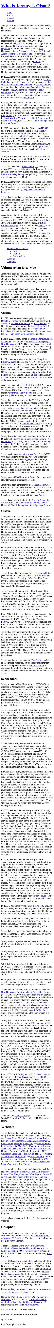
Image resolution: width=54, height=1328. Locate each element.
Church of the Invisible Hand (29, 1177)
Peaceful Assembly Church (13, 1159)
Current (16, 251)
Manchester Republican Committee (36, 87)
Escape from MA (42, 1141)
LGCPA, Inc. (40, 1010)
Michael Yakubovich (20, 323)
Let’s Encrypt (32, 1304)
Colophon (11, 261)
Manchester (23, 46)
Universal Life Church (29, 502)
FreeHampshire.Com (24, 477)
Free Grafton (37, 660)
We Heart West (37, 495)
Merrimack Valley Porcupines (14, 174)
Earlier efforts (19, 256)
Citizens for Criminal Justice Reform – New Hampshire (25, 52)
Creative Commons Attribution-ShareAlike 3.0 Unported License (22, 1247)
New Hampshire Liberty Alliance (22, 49)
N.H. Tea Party (22, 1115)
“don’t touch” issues (31, 423)
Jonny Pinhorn (16, 1241)
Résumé (10, 20)
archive (33, 1148)
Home (10, 13)
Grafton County (43, 84)
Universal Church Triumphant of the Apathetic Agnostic (26, 505)
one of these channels (21, 1292)
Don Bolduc (36, 326)
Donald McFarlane (9, 321)
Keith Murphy (40, 323)
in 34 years (29, 97)
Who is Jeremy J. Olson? (25, 5)
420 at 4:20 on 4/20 (39, 1159)
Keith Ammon (38, 118)
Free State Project (30, 166)
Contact (10, 18)
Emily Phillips (7, 115)
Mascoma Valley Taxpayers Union (35, 573)
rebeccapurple (34, 1279)
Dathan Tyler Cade (41, 1161)
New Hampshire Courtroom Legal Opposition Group (25, 992)
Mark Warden (10, 118)
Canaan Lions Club (41, 485)
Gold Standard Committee (26, 408)
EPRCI (41, 225)
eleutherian (30, 197)
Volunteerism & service (17, 248)
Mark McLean (24, 118)
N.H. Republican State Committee (16, 84)
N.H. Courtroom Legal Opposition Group (24, 1152)
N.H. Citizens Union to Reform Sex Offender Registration (25, 1075)
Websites (11, 259)
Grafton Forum (37, 665)
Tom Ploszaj (24, 1164)
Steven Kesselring (9, 120)
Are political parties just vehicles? (24, 134)
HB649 (44, 128)
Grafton (36, 61)
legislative (5, 48)
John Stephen (43, 120)
